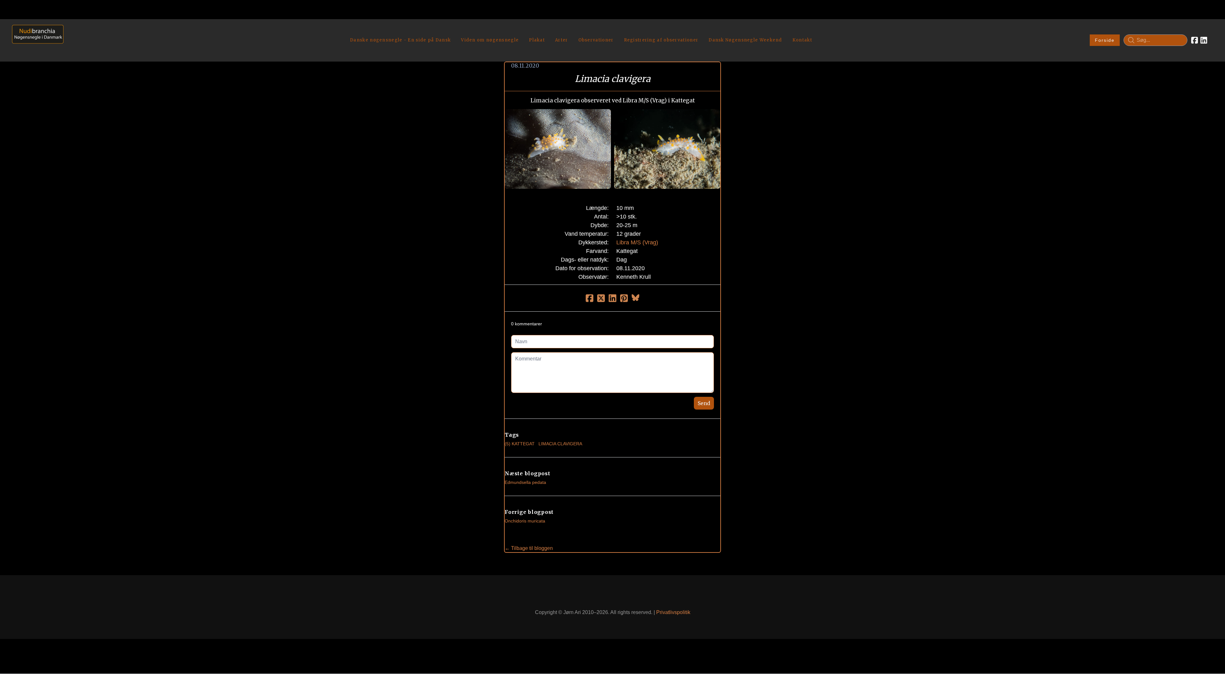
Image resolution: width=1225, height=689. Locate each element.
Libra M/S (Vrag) (637, 242)
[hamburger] (71, 31)
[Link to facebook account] (1194, 40)
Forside (1105, 40)
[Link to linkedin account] (1203, 40)
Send (704, 403)
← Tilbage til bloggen (529, 548)
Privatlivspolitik (673, 612)
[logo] (35, 40)
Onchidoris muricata (525, 520)
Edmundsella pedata (525, 482)
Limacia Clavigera (560, 443)
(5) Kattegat (520, 443)
